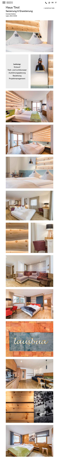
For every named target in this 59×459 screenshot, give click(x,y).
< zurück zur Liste (49, 8)
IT (56, 2)
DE (53, 2)
